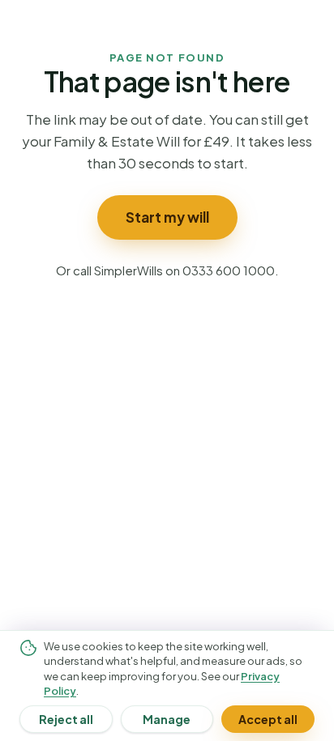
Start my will (167, 217)
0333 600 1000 (228, 270)
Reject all (66, 719)
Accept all (268, 719)
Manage (167, 719)
